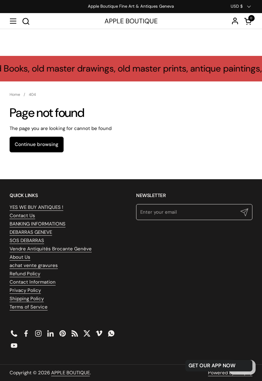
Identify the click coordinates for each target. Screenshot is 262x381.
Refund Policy (25, 274)
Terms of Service (29, 307)
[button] (26, 21)
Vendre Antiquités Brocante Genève (51, 249)
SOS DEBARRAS (27, 240)
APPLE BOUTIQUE (131, 21)
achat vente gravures (34, 265)
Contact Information (33, 282)
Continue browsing (36, 144)
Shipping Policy (27, 298)
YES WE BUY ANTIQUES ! (36, 207)
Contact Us (22, 215)
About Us (20, 257)
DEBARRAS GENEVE (31, 232)
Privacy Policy (25, 290)
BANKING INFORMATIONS (38, 224)
